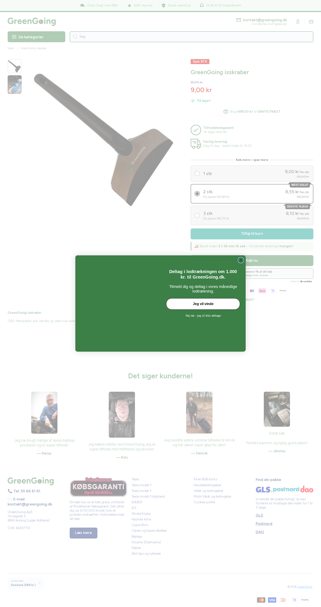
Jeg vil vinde (203, 304)
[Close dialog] (240, 260)
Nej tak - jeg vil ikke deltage (203, 315)
